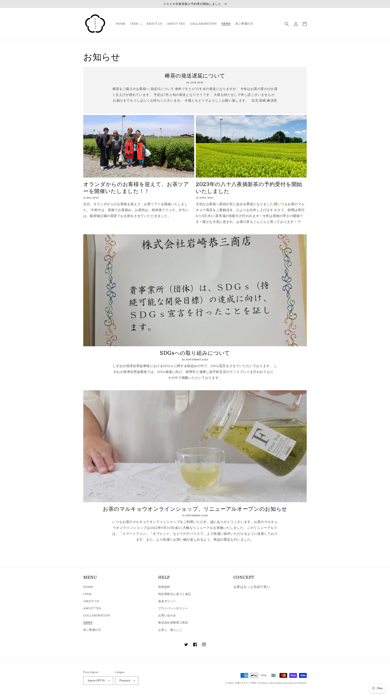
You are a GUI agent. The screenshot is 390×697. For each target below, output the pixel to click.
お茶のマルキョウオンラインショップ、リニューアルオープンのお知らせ (195, 509)
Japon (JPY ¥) (96, 680)
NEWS (87, 622)
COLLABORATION (96, 615)
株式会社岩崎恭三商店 (173, 622)
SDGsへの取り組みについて (195, 353)
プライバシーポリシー (173, 608)
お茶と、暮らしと (170, 630)
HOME (88, 587)
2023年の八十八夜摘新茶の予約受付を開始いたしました (249, 187)
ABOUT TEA (92, 608)
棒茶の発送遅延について (195, 76)
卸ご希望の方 (92, 630)
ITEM (87, 594)
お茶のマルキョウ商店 (246, 683)
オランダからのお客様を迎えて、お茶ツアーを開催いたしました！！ (136, 187)
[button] (136, 24)
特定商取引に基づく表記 (174, 594)
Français (124, 680)
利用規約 (164, 587)
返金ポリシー (167, 601)
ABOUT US (91, 601)
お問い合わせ (167, 615)
